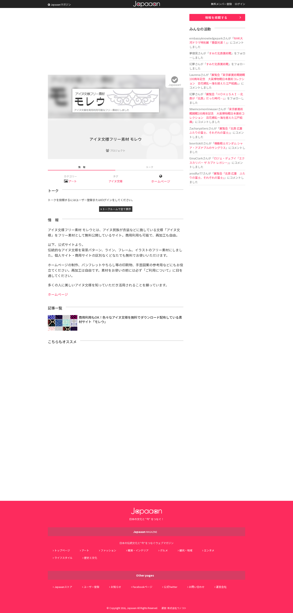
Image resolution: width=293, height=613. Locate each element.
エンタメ (209, 550)
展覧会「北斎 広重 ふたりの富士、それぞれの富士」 (217, 130)
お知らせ (116, 587)
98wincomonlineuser (203, 109)
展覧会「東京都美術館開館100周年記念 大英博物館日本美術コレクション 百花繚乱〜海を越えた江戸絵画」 (217, 79)
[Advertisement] (115, 42)
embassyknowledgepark (206, 38)
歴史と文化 (90, 558)
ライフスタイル (63, 558)
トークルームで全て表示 (116, 209)
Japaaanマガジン (60, 4)
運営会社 (221, 587)
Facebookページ (142, 587)
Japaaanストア (63, 587)
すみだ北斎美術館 (220, 53)
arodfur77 (196, 173)
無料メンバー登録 (221, 4)
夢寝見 (193, 53)
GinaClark (196, 158)
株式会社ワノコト (176, 608)
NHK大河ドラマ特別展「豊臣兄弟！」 (216, 40)
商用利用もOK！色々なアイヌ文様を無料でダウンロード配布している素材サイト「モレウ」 (130, 319)
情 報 (81, 167)
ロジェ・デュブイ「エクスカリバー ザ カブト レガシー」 (217, 160)
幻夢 (192, 64)
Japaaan (146, 4)
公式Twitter (170, 587)
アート (73, 181)
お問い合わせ (197, 587)
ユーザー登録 (91, 587)
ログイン (240, 4)
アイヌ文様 (115, 181)
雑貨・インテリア (138, 550)
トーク (149, 167)
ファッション (108, 550)
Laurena (194, 75)
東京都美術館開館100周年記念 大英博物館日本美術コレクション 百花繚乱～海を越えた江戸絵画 (216, 115)
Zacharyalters (198, 128)
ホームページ (160, 181)
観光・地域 (185, 550)
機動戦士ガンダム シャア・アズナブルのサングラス (216, 145)
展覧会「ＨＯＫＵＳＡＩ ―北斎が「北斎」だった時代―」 (216, 96)
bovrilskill (196, 143)
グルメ (164, 550)
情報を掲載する (216, 17)
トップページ (62, 550)
